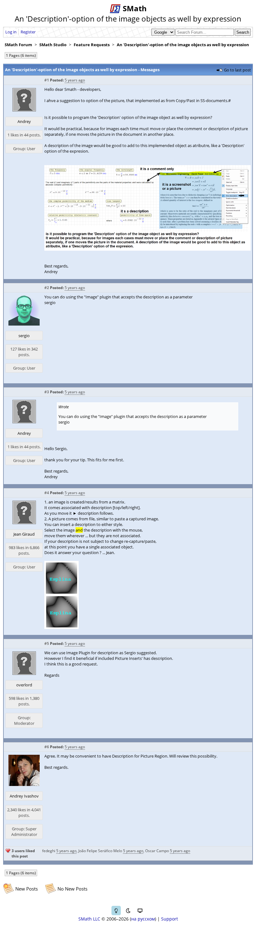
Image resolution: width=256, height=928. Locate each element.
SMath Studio (52, 44)
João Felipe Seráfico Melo (100, 850)
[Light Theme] (116, 910)
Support (169, 919)
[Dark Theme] (128, 910)
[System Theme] (140, 910)
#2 (46, 287)
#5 (46, 643)
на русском (143, 919)
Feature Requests (92, 44)
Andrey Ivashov (24, 796)
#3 (46, 392)
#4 (46, 492)
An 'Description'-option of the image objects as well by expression (183, 44)
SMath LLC (89, 919)
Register (28, 32)
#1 (46, 80)
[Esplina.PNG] (61, 627)
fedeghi (48, 850)
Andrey (24, 121)
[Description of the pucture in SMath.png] (147, 249)
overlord (24, 685)
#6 (46, 746)
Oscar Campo (157, 850)
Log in (11, 32)
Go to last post (237, 70)
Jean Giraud (24, 534)
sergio (24, 335)
